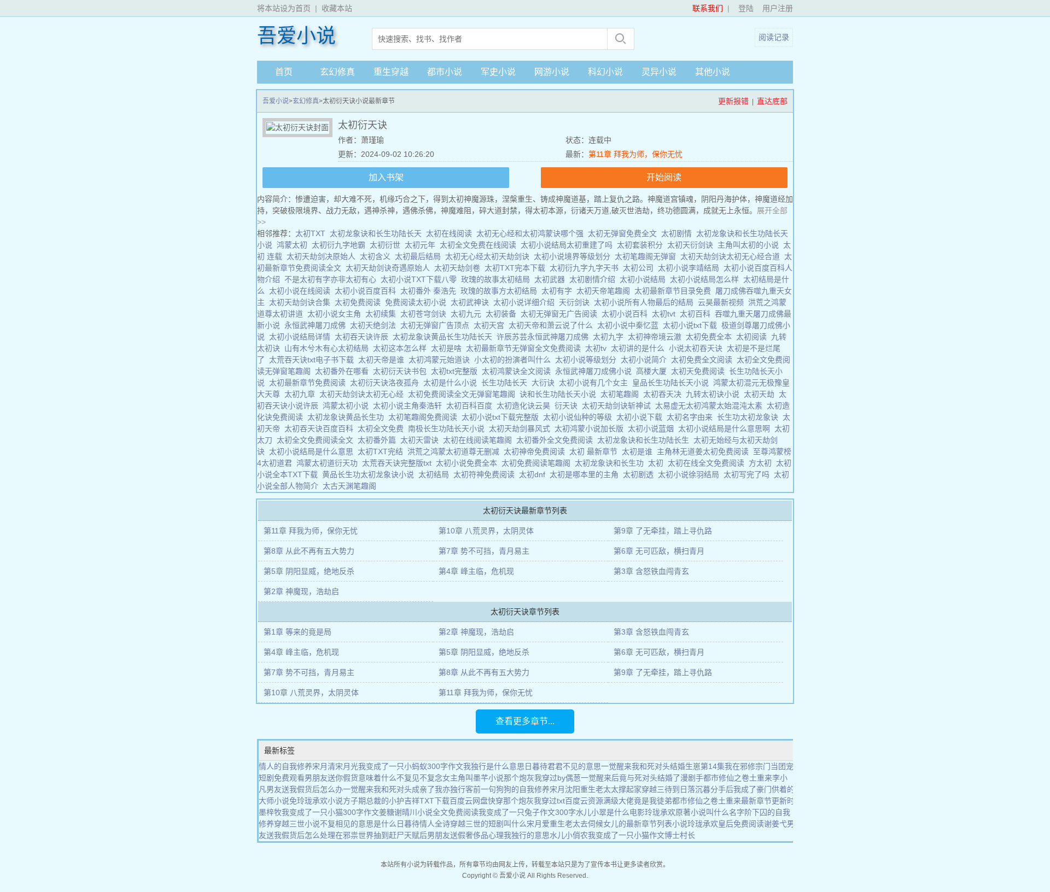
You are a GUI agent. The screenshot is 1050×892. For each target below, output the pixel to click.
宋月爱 (538, 823)
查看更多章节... (525, 721)
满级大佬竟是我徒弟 (637, 800)
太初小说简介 (646, 359)
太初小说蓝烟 (653, 428)
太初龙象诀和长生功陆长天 (378, 233)
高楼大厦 (653, 371)
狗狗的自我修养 (523, 789)
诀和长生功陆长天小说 (560, 394)
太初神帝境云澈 (657, 336)
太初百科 (697, 313)
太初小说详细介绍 (526, 302)
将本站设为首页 (284, 8)
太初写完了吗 (749, 474)
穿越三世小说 (297, 823)
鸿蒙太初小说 (348, 405)
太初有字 (558, 290)
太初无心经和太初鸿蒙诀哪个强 (532, 233)
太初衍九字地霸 (341, 244)
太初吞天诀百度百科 (321, 428)
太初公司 (640, 267)
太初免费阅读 (360, 302)
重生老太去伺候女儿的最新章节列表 (611, 823)
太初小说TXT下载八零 (421, 279)
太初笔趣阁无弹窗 (647, 256)
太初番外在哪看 (344, 371)
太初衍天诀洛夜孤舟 (386, 382)
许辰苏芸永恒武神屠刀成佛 (545, 336)
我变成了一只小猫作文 (626, 835)
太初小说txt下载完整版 (502, 417)
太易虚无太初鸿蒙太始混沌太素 (711, 405)
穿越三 (652, 789)
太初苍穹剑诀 (425, 313)
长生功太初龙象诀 (750, 417)
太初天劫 (761, 394)
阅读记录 (774, 37)
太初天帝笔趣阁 (605, 290)
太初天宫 (491, 325)
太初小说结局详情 (302, 336)
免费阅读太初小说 (418, 302)
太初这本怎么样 (402, 348)
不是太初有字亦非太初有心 (332, 279)
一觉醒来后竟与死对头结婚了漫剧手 (642, 777)
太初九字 (610, 336)
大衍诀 (545, 382)
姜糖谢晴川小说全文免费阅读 (429, 812)
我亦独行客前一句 (465, 789)
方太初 (762, 463)
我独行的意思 (527, 835)
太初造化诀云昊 (526, 405)
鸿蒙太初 (294, 244)
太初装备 (503, 313)
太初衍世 (387, 244)
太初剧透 (640, 474)
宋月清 (323, 766)
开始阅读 (663, 177)
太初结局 (435, 474)
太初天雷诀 (421, 440)
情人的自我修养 (285, 766)
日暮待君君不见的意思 (562, 766)
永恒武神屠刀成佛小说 (595, 371)
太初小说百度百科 (367, 290)
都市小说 (444, 72)
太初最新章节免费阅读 (309, 382)
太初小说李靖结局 (691, 267)
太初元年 (422, 244)
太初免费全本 (711, 336)
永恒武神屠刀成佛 (317, 325)
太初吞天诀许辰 (364, 336)
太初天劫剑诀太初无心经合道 (732, 256)
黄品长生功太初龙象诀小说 (370, 474)
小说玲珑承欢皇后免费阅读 (718, 823)
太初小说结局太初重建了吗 (569, 244)
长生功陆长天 (506, 382)
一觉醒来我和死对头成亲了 (389, 789)
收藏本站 (337, 8)
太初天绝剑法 (375, 325)
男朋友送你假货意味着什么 (350, 777)
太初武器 (551, 279)
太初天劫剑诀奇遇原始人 (390, 267)
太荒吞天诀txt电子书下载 (313, 359)
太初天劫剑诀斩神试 (618, 405)
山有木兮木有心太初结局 (328, 348)
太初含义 (377, 256)
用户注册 (777, 8)
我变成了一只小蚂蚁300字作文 (410, 766)
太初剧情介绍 (594, 279)
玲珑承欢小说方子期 (331, 800)
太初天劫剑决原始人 (323, 256)
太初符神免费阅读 (486, 474)
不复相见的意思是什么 (358, 823)
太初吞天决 (664, 394)
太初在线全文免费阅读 (708, 463)
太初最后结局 (420, 256)
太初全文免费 (383, 428)
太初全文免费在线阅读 (480, 244)
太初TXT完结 (382, 451)
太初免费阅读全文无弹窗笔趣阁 (464, 394)
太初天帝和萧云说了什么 (553, 325)
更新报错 (733, 101)
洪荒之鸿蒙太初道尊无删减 (455, 451)
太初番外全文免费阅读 (556, 440)
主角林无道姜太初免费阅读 (705, 451)
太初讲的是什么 (640, 348)
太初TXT (312, 233)
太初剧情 (678, 233)
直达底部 (772, 101)
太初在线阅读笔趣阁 (479, 440)
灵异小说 (658, 72)
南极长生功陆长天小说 (448, 428)
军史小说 (498, 72)
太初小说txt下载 (692, 325)
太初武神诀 (472, 302)
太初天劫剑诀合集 (302, 302)
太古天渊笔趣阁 (352, 486)
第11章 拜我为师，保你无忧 (635, 154)
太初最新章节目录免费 (674, 290)
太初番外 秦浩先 (430, 290)
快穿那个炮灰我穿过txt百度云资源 (545, 800)
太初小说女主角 (336, 313)
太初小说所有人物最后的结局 (646, 302)
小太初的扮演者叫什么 (514, 359)
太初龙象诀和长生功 (611, 463)
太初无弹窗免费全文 (624, 233)
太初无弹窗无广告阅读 (561, 313)
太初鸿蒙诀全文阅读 (518, 371)
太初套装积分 (642, 244)
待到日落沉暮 (687, 789)
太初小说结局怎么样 (706, 279)
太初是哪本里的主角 (586, 474)
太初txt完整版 (456, 371)
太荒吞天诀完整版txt (399, 463)
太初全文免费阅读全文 (317, 440)
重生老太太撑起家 (610, 789)
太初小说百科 (627, 313)
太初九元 (468, 313)
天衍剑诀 (576, 302)
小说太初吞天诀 (698, 348)
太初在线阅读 (451, 233)
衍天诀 (568, 405)
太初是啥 (448, 348)
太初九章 (301, 394)
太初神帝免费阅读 (536, 451)
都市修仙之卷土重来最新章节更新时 (733, 800)
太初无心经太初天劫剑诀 (489, 256)
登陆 (746, 8)
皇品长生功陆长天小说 (672, 382)
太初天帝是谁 (383, 359)
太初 (658, 463)
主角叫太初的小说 (750, 244)
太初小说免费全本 (468, 463)
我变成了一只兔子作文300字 (527, 812)
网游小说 (551, 72)
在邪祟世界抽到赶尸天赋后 (381, 835)
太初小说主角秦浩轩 (409, 405)
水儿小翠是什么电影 (610, 812)
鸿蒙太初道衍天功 (329, 463)
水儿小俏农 (569, 835)
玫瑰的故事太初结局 (497, 279)
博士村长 (679, 835)
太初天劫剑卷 (459, 267)
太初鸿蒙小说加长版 (591, 428)
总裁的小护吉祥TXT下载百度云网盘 (427, 800)
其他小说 (712, 72)
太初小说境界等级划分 (574, 256)
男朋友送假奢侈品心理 (465, 835)
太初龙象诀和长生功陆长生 (645, 440)
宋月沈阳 (565, 789)
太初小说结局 (645, 279)
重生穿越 (391, 72)
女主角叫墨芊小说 (473, 777)
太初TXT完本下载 (517, 267)
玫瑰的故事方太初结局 (500, 290)
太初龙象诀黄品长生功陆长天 (445, 336)
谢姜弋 (775, 823)
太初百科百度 (471, 405)
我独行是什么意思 (493, 766)
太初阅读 (753, 336)
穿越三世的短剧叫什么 (488, 823)
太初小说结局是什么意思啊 (726, 428)
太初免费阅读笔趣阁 (538, 463)
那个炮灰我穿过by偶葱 (542, 777)
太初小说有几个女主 (595, 382)
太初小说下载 (641, 417)
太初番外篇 (379, 440)
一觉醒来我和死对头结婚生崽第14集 (663, 766)
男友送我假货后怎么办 (304, 789)
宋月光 (346, 766)
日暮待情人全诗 (423, 823)
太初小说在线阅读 (302, 290)
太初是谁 (639, 451)
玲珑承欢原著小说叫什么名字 (694, 812)
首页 (284, 72)
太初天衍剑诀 (692, 244)
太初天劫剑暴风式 (522, 428)
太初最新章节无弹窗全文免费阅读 (525, 348)
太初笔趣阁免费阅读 (425, 417)
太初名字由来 (692, 417)
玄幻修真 (337, 72)
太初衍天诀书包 (402, 371)
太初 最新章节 (595, 451)
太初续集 (382, 313)
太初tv (598, 348)
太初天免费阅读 (700, 371)
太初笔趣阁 (621, 394)
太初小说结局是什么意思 (313, 451)
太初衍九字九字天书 (586, 267)
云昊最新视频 (723, 302)
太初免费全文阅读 (704, 359)
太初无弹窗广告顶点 (437, 325)
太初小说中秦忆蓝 (630, 325)
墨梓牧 (270, 812)
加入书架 (386, 177)
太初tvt (666, 313)
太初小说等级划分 (588, 359)
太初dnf (534, 474)
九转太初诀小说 (715, 394)
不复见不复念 (419, 777)
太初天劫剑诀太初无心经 (363, 394)
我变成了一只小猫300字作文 (330, 812)
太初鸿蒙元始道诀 (441, 359)
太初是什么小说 (452, 382)
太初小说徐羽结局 (691, 474)
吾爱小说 (296, 36)
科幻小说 (605, 72)
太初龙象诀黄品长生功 (347, 417)
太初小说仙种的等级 (579, 417)
